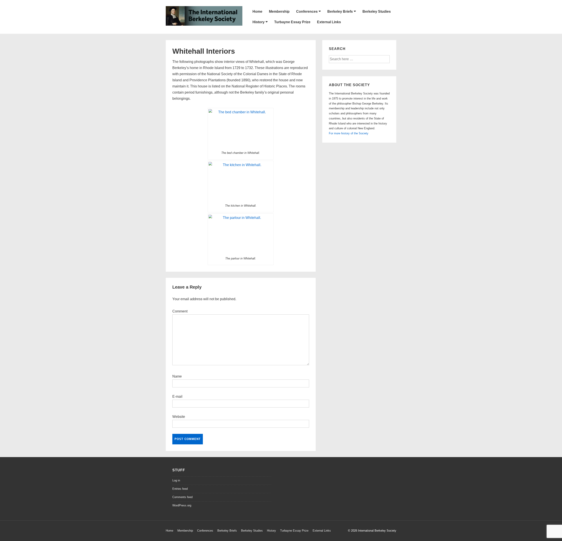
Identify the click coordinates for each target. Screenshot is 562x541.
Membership (279, 11)
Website (178, 417)
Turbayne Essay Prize (292, 22)
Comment (179, 311)
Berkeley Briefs (340, 11)
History (258, 22)
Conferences (307, 11)
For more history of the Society (348, 133)
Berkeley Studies (376, 11)
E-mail (177, 396)
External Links (329, 22)
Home (257, 11)
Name (177, 376)
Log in (176, 480)
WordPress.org (181, 505)
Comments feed (182, 497)
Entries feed (180, 488)
